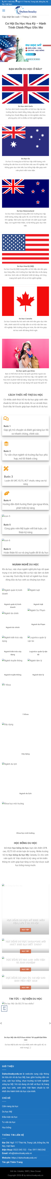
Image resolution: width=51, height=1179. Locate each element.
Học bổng (6, 1127)
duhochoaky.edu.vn (34, 1175)
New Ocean (36, 1171)
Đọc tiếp (25, 930)
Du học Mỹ (7, 1111)
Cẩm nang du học (10, 1106)
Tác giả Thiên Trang (12, 1162)
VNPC (27, 1171)
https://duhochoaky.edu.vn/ (24, 1157)
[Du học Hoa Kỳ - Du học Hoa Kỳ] (25, 10)
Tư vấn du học (8, 1122)
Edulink (21, 1171)
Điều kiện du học (9, 1117)
